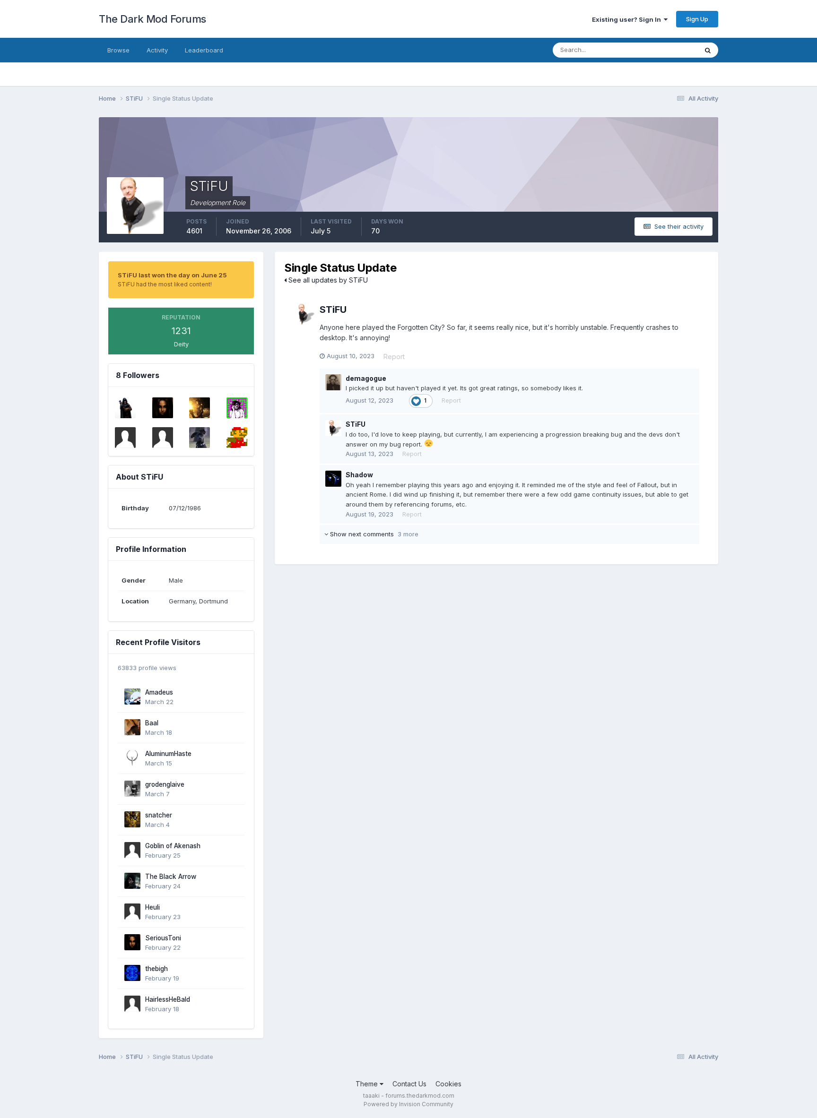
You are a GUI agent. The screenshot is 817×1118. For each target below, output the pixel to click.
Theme (368, 1084)
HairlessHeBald (167, 999)
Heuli (152, 907)
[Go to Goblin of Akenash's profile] (132, 850)
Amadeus (159, 692)
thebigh (156, 968)
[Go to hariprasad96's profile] (125, 437)
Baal (151, 723)
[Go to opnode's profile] (236, 407)
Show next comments (373, 534)
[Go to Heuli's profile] (132, 911)
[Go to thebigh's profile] (132, 973)
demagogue (366, 378)
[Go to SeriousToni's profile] (162, 407)
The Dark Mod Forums (152, 19)
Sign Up (697, 19)
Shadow (359, 475)
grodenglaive (164, 784)
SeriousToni (163, 938)
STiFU (333, 309)
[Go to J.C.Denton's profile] (162, 437)
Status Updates (663, 49)
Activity (157, 50)
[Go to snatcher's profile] (132, 819)
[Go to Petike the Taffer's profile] (125, 407)
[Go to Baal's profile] (132, 727)
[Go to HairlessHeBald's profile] (132, 1004)
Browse (118, 50)
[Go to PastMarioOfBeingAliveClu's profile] (236, 437)
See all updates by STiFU (327, 280)
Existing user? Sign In (628, 19)
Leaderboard (204, 50)
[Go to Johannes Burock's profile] (199, 437)
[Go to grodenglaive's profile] (132, 789)
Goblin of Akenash (172, 846)
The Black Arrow (170, 876)
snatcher (158, 815)
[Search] (707, 50)
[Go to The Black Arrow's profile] (132, 881)
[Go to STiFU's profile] (304, 314)
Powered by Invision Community (408, 1104)
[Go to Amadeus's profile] (132, 696)
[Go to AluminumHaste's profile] (132, 758)
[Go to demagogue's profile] (333, 382)
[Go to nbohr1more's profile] (199, 407)
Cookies (448, 1084)
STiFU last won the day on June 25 (172, 275)
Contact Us (409, 1084)
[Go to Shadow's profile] (333, 479)
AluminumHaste (168, 753)
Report (394, 357)
